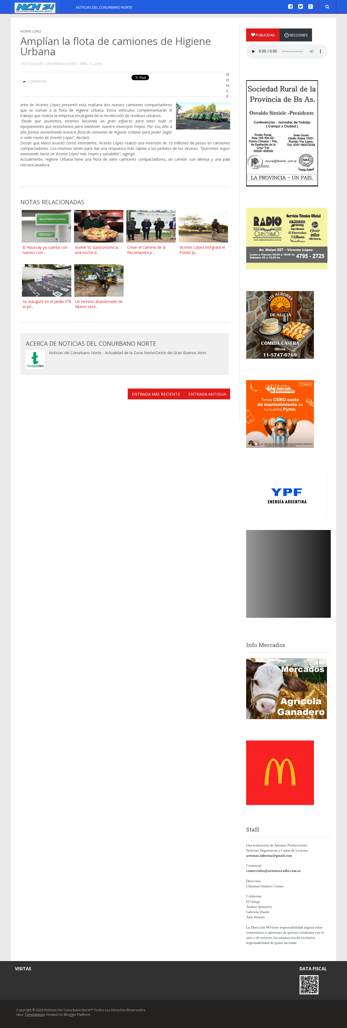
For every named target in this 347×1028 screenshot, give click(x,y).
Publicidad (265, 35)
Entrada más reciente (156, 394)
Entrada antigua (207, 394)
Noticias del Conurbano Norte (104, 7)
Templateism (35, 1014)
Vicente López (30, 31)
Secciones (298, 35)
